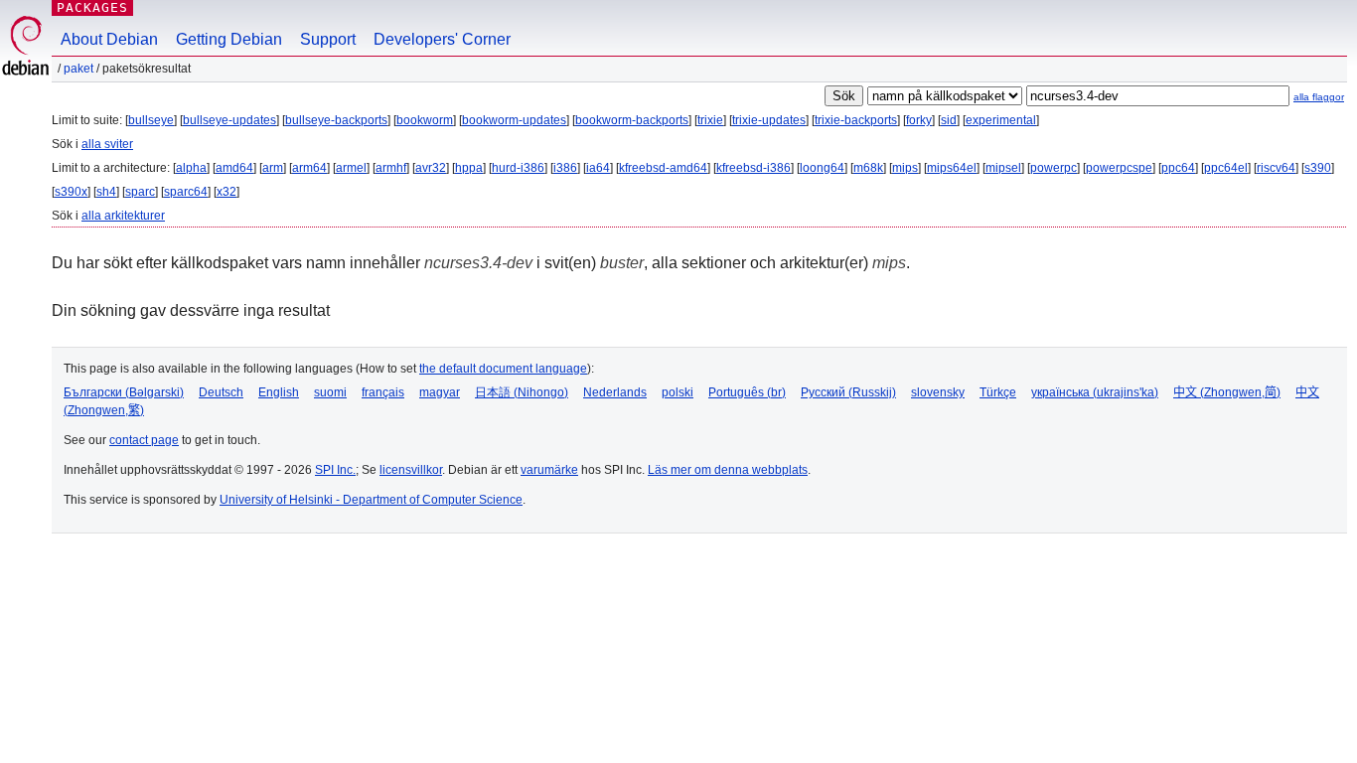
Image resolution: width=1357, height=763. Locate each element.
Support (328, 39)
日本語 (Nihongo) (521, 392)
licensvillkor (410, 470)
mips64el (952, 168)
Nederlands (615, 392)
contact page (144, 440)
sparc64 (186, 192)
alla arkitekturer (123, 216)
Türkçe (998, 392)
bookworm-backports (631, 120)
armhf (391, 168)
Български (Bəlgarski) (124, 392)
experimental (1001, 120)
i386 (565, 168)
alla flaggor (1318, 96)
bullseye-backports (336, 120)
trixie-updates (769, 120)
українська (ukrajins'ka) (1094, 392)
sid (949, 120)
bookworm (424, 120)
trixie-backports (856, 120)
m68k (868, 168)
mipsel (1003, 168)
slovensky (938, 392)
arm (272, 168)
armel (351, 168)
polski (677, 392)
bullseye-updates (229, 120)
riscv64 (1276, 168)
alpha (191, 168)
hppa (469, 168)
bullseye (151, 120)
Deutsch (221, 392)
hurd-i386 (518, 168)
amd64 (234, 168)
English (278, 392)
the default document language (503, 369)
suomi (330, 392)
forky (919, 120)
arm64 (309, 168)
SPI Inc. (335, 470)
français (383, 392)
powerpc (1053, 168)
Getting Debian (229, 39)
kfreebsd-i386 (753, 168)
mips (905, 168)
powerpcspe (1119, 168)
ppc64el (1226, 168)
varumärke (549, 470)
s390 (1317, 168)
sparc (140, 192)
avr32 (430, 168)
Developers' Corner (442, 39)
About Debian (109, 39)
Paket (78, 69)
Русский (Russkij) (848, 392)
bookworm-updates (514, 120)
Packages (92, 7)
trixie (710, 120)
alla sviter (107, 144)
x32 (226, 192)
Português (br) (747, 392)
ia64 (598, 168)
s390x (71, 192)
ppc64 (1178, 168)
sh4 (106, 192)
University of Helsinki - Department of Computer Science (371, 500)
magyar (439, 392)
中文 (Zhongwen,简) (1227, 392)
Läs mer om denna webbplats (728, 470)
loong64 (822, 168)
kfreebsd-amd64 (663, 168)
